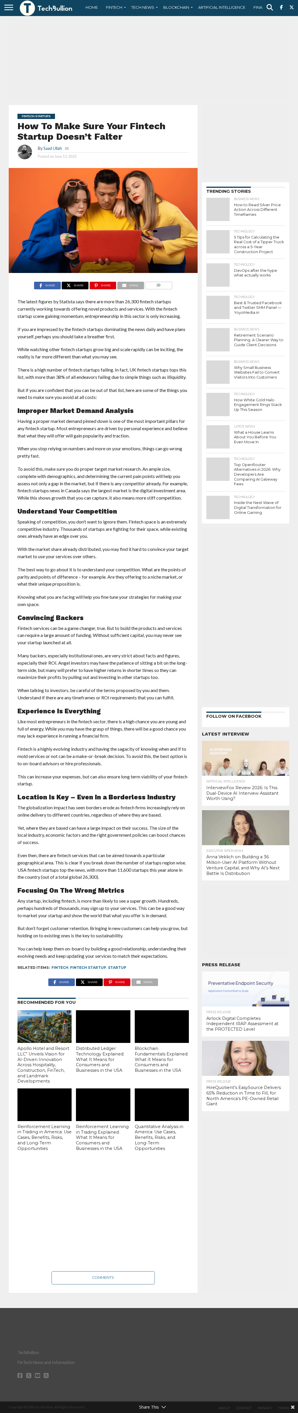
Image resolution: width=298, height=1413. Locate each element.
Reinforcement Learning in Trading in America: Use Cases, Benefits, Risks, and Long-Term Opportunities (44, 1137)
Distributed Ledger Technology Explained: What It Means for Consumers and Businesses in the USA (100, 1059)
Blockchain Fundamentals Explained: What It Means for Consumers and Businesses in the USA (161, 1059)
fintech (60, 967)
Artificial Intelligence (221, 7)
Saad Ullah (52, 148)
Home (92, 7)
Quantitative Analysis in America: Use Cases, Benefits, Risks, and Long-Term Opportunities (159, 1137)
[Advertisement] (149, 60)
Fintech (114, 7)
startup (117, 967)
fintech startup (88, 967)
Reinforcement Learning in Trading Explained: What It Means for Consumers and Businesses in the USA (102, 1137)
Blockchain (176, 7)
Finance (261, 7)
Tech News (142, 7)
